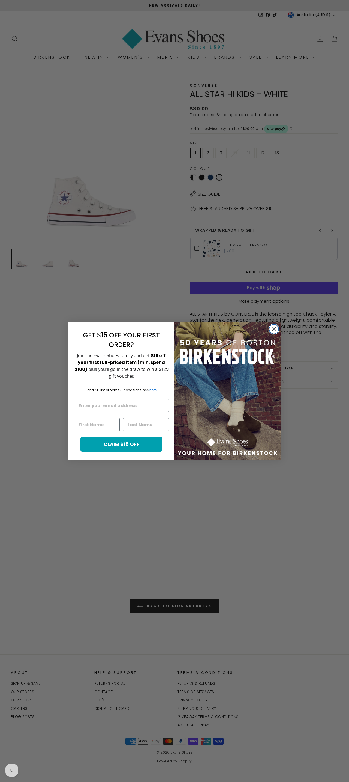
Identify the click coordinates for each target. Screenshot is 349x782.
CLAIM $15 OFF (121, 444)
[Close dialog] (274, 329)
